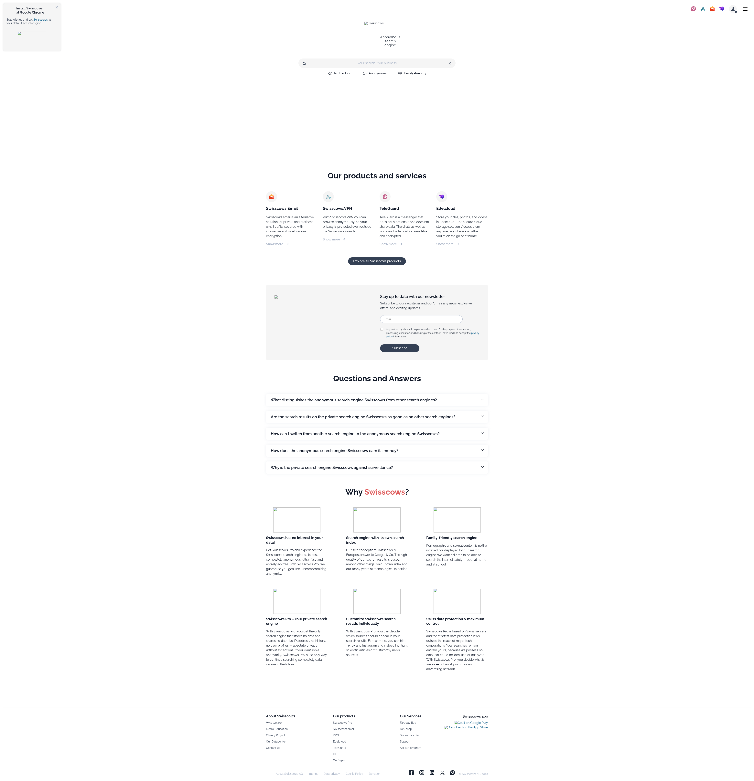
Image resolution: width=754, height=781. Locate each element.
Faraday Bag (408, 722)
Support (405, 741)
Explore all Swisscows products (377, 261)
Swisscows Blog (410, 735)
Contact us (273, 747)
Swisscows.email (344, 729)
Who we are (274, 722)
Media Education (277, 729)
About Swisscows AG (289, 773)
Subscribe (399, 348)
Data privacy (332, 773)
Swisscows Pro (342, 722)
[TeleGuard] (693, 9)
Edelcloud (339, 741)
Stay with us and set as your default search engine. (28, 21)
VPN (336, 735)
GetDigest (339, 760)
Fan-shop (406, 729)
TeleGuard (339, 747)
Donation (374, 773)
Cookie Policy (354, 773)
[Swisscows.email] (712, 9)
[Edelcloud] (721, 9)
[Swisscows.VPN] (703, 9)
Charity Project (275, 735)
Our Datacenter (276, 741)
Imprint (313, 773)
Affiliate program (410, 747)
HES (336, 754)
